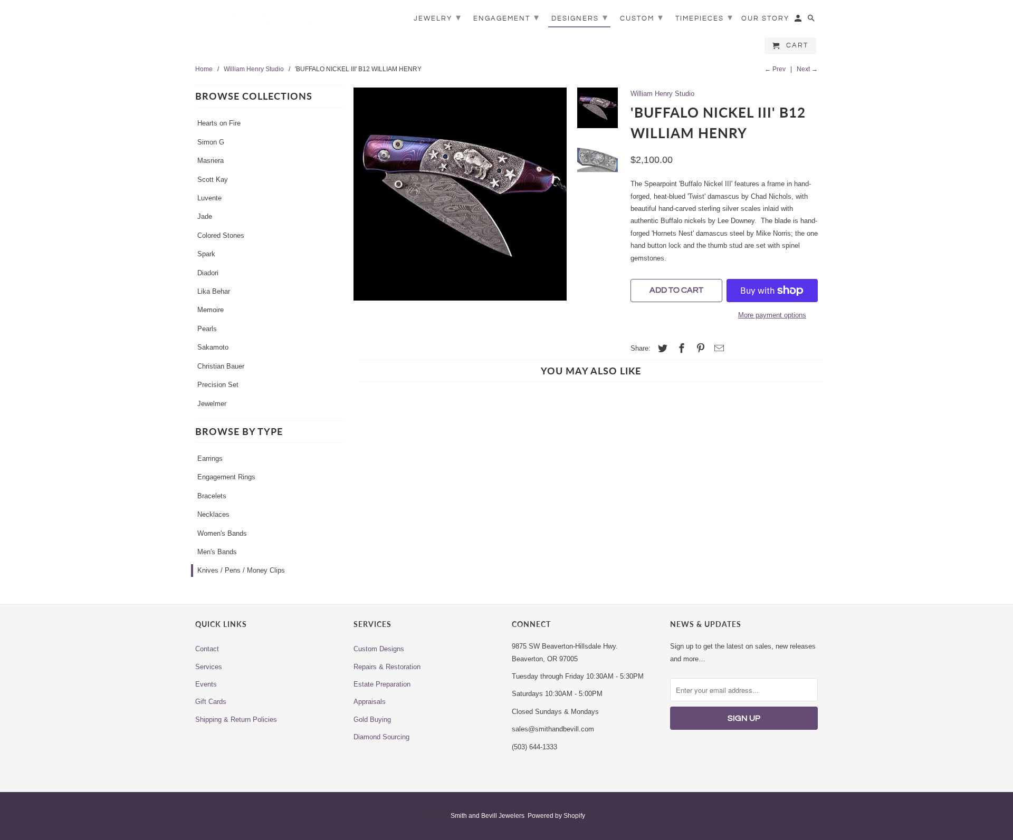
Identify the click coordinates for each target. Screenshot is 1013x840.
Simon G (210, 142)
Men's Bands (217, 552)
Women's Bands (222, 533)
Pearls (207, 329)
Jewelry (438, 18)
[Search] (812, 20)
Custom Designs (378, 649)
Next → (807, 69)
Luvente (209, 198)
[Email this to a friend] (717, 348)
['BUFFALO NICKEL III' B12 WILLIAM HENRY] (460, 194)
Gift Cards (210, 702)
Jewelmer (211, 404)
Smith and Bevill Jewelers (487, 815)
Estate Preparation (381, 684)
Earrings (210, 458)
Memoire (210, 310)
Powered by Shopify (556, 815)
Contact (207, 649)
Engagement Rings (226, 477)
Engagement (506, 18)
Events (206, 684)
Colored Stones (220, 235)
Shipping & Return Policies (236, 719)
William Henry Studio (662, 94)
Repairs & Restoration (387, 667)
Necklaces (213, 514)
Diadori (207, 273)
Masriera (210, 161)
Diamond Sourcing (381, 737)
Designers (579, 18)
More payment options (772, 315)
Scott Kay (212, 180)
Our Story (765, 18)
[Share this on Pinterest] (699, 348)
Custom (642, 18)
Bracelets (211, 496)
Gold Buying (372, 719)
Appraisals (369, 702)
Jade (204, 216)
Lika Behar (213, 291)
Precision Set (217, 385)
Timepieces (704, 18)
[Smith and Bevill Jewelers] (269, 27)
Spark (206, 254)
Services (208, 667)
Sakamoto (212, 347)
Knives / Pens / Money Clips (241, 570)
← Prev (775, 69)
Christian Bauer (220, 366)
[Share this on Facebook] (680, 348)
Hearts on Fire (219, 123)
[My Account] (799, 20)
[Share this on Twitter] (661, 348)
